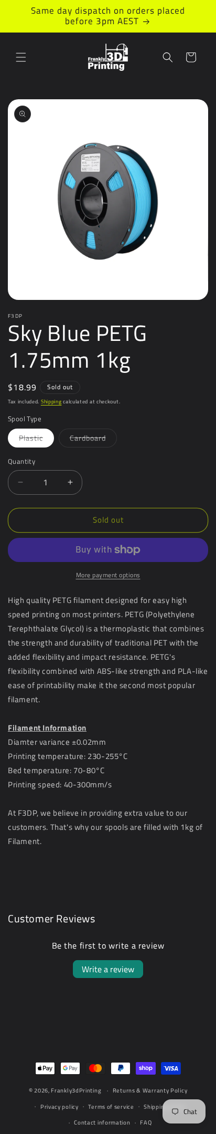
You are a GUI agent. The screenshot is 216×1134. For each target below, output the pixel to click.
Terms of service (111, 1106)
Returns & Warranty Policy (150, 1090)
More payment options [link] (108, 575)
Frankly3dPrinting (76, 1090)
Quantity (21, 461)
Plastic (36, 440)
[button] (21, 57)
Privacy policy (59, 1106)
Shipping (51, 401)
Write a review (108, 969)
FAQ (146, 1122)
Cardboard (93, 440)
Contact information (102, 1122)
